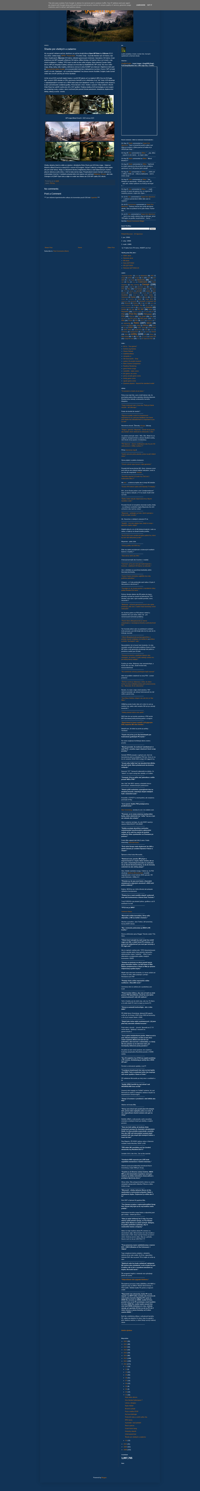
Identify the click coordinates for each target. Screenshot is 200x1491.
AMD (152, 275)
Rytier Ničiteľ (129, 1406)
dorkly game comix (129, 378)
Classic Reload (128, 351)
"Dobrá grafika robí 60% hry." (131, 545)
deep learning (134, 284)
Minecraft (127, 303)
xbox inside (144, 336)
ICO (141, 297)
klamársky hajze (131, 450)
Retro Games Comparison (132, 363)
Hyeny (133, 297)
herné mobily (148, 295)
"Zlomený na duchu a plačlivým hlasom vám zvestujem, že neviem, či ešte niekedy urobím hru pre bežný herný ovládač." (137, 657)
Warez (152, 334)
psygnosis (149, 320)
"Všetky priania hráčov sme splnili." (132, 712)
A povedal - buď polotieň (133, 1423)
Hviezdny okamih (130, 1431)
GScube (144, 293)
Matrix (139, 299)
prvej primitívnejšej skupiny (55, 69)
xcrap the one (128, 338)
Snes (154, 325)
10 (126, 1372)
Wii (132, 336)
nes (134, 307)
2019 (125, 1350)
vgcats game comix (129, 381)
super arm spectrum (148, 197)
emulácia (151, 287)
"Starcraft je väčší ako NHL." (130, 556)
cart (122, 282)
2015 (125, 1353)
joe (130, 153)
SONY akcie (127, 255)
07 (126, 1380)
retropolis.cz (127, 356)
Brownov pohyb (130, 1408)
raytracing (127, 323)
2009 (125, 1447)
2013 (125, 1358)
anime (130, 278)
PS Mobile (146, 311)
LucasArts (131, 299)
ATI (128, 280)
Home (80, 247)
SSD (146, 329)
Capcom (152, 280)
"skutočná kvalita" (126, 275)
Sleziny (145, 325)
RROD (149, 323)
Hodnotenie (124, 297)
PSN (122, 320)
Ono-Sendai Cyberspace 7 (133, 1400)
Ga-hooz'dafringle (131, 1414)
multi (146, 303)
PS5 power (144, 318)
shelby (138, 325)
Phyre (150, 309)
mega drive (149, 299)
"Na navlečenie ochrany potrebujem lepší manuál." (138, 671)
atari (148, 278)
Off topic (131, 309)
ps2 (152, 311)
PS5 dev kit (124, 318)
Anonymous (132, 204)
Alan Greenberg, (126, 810)
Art (142, 278)
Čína (128, 282)
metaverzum (124, 301)
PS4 (123, 316)
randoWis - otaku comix (131, 371)
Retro (136, 323)
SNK (124, 327)
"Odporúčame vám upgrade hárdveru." (135, 1279)
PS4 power (142, 316)
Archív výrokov (126, 1330)
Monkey (135, 303)
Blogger (103, 1477)
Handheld (124, 295)
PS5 (151, 316)
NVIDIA (123, 309)
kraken (123, 299)
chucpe (142, 425)
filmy (128, 289)
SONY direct (141, 327)
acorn (136, 275)
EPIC (123, 289)
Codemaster (143, 282)
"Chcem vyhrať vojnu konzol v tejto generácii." (136, 464)
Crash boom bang (131, 1428)
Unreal (153, 331)
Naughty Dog (138, 305)
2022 (125, 1341)
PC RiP (141, 309)
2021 (125, 1344)
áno (125, 482)
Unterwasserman (130, 1434)
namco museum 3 (126, 305)
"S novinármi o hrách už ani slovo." (132, 391)
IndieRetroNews (128, 353)
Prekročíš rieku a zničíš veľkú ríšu (136, 1417)
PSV (136, 320)
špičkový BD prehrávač (135, 873)
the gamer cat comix (130, 373)
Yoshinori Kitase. (126, 911)
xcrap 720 (152, 336)
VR (145, 334)
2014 (125, 1355)
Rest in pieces (129, 1425)
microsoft (133, 301)
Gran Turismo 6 (134, 293)
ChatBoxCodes (126, 63)
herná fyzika (136, 295)
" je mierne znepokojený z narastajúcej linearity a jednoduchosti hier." (138, 623)
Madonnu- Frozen (100, 174)
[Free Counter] (125, 1466)
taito (142, 331)
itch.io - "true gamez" (130, 346)
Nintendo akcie (128, 258)
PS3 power (148, 314)
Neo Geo (147, 305)
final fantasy (138, 289)
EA (133, 287)
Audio (132, 280)
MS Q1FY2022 (128, 265)
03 (126, 1392)
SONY (130, 327)
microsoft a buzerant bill (147, 301)
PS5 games (133, 318)
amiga (123, 278)
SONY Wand (127, 329)
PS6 (153, 318)
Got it (149, 5)
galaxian (131, 291)
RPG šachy (128, 1420)
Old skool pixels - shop (130, 358)
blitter (144, 153)
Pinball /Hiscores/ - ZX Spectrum (132, 234)
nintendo (149, 307)
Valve (126, 334)
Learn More (140, 5)
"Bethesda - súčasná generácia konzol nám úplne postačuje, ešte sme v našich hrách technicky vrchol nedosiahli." (138, 606)
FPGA (125, 291)
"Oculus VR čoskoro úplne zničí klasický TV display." (138, 486)
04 (126, 1389)
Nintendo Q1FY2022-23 (131, 268)
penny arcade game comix (132, 376)
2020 (125, 1347)
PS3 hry (52, 183)
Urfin (130, 179)
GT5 (150, 293)
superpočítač (134, 331)
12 (126, 1366)
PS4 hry (132, 316)
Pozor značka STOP (131, 1411)
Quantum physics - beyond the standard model (138, 383)
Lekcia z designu (130, 1403)
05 (126, 1386)
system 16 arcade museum (132, 361)
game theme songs (129, 368)
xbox (137, 336)
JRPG (152, 297)
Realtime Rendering (129, 366)
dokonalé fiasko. (134, 842)
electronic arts (141, 287)
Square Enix (138, 329)
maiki (130, 143)
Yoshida (139, 472)
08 (126, 1378)
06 (126, 1383)
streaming (124, 331)
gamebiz (139, 291)
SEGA (131, 325)
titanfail (147, 331)
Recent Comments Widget (135, 221)
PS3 (123, 314)
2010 (125, 1444)
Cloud (133, 282)
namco (152, 303)
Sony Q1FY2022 (128, 263)
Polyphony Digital (136, 311)
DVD (122, 287)
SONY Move (152, 327)
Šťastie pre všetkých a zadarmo (135, 1437)
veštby (134, 334)
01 (126, 1440)
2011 (125, 1364)
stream (152, 329)
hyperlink (94, 197)
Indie (146, 297)
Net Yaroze (140, 307)
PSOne (130, 320)
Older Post (111, 247)
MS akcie (126, 260)
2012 (125, 1361)
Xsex (138, 338)
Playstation (125, 311)
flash (147, 289)
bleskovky (141, 280)
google (148, 291)
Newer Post (48, 247)
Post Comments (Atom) (61, 251)
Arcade (137, 278)
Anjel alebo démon (131, 1397)
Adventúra (144, 275)
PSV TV (143, 320)
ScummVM (124, 325)
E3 (129, 287)
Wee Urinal (125, 336)
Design (145, 284)
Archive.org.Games (129, 349)
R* (155, 320)
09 (126, 1375)
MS (141, 303)
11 (126, 1369)
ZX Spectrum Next (147, 338)
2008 (125, 1450)
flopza (154, 289)
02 (126, 1395)
